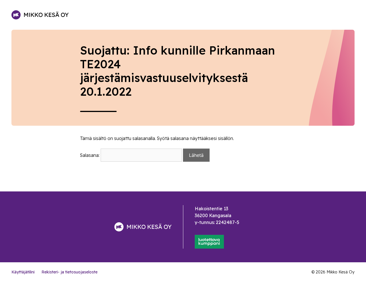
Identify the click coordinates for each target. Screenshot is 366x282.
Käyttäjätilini (23, 272)
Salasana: (90, 155)
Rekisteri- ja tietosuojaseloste (69, 272)
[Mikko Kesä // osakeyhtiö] (40, 14)
